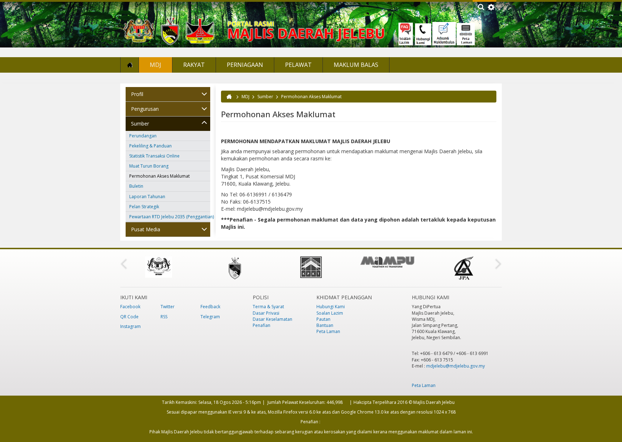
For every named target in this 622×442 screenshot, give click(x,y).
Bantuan (324, 325)
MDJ (155, 65)
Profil (137, 94)
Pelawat (298, 65)
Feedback (210, 307)
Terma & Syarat (268, 307)
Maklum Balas (356, 65)
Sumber (140, 123)
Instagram (130, 326)
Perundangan (143, 136)
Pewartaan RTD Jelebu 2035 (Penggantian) (169, 217)
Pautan (323, 319)
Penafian (261, 325)
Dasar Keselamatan (272, 319)
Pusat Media (145, 229)
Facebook (130, 307)
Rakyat (194, 65)
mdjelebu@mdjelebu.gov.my (455, 366)
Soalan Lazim (329, 313)
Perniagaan (245, 65)
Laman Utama (129, 65)
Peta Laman (328, 331)
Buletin (136, 186)
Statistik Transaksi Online (154, 156)
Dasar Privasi (266, 313)
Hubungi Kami (330, 307)
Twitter (168, 307)
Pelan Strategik (144, 207)
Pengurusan (145, 108)
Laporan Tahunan (147, 196)
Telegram (210, 317)
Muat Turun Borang (148, 166)
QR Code (129, 317)
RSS (164, 317)
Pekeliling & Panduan (150, 146)
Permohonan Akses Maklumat (159, 176)
